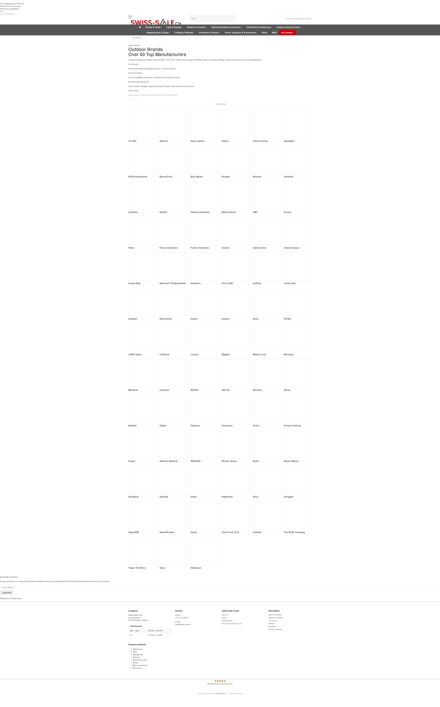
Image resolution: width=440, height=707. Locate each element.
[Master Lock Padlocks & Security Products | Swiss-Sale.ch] (267, 337)
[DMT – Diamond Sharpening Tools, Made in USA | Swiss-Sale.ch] (267, 195)
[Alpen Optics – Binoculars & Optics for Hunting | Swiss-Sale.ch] (204, 124)
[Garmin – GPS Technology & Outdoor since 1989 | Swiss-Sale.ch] (235, 231)
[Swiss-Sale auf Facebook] (176, 629)
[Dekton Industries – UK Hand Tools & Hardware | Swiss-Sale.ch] (204, 195)
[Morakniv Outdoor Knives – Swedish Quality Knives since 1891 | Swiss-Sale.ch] (142, 373)
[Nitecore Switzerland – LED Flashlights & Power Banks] (267, 373)
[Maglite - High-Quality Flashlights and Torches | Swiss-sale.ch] (235, 337)
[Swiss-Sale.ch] (155, 22)
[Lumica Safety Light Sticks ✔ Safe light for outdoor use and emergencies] (204, 337)
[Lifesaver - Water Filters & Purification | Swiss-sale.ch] (173, 337)
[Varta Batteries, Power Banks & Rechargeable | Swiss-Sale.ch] (173, 551)
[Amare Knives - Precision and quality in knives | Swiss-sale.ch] (267, 124)
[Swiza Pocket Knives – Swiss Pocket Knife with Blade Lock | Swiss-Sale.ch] (204, 515)
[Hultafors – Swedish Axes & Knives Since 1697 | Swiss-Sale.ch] (204, 266)
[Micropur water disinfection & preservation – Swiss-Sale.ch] (298, 337)
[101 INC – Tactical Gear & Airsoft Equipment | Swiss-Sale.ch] (142, 124)
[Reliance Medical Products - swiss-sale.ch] (173, 444)
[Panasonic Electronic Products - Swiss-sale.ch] (235, 409)
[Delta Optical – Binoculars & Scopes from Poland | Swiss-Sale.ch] (235, 195)
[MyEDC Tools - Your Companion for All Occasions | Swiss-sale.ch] (204, 373)
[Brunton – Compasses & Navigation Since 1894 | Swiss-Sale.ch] (267, 160)
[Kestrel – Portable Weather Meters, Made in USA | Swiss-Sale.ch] (235, 302)
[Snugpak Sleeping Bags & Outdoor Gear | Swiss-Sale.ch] (298, 480)
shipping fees (220, 693)
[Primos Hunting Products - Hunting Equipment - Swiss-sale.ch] (298, 409)
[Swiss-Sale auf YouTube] (181, 629)
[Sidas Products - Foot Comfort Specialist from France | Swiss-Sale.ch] (204, 480)
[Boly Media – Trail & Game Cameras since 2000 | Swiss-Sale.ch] (204, 160)
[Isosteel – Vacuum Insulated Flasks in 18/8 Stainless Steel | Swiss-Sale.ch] (267, 266)
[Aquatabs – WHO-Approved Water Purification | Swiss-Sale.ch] (298, 124)
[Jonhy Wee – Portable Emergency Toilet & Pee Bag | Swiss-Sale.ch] (298, 266)
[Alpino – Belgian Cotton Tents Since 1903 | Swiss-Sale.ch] (235, 124)
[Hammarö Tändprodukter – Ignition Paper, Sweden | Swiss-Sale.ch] (173, 266)
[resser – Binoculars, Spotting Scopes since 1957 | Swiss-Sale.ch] (235, 160)
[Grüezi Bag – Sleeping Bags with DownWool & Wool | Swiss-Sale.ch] (142, 266)
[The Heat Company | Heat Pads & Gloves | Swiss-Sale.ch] (298, 515)
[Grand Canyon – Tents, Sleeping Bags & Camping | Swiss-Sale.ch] (298, 231)
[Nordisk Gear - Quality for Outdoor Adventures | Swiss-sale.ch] (142, 409)
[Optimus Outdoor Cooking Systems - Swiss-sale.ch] (204, 409)
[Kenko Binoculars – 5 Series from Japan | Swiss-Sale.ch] (204, 302)
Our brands (286, 32)
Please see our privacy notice (10, 598)
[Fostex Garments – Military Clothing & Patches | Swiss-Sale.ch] (204, 231)
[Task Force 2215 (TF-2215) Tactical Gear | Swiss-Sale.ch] (235, 515)
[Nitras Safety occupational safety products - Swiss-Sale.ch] (298, 373)
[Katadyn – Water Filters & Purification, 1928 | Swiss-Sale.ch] (142, 302)
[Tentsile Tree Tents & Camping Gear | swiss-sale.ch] (267, 515)
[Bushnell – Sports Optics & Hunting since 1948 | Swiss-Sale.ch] (298, 160)
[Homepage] (129, 38)
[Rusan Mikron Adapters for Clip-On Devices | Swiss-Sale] (298, 444)
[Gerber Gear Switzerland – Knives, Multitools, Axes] (267, 231)
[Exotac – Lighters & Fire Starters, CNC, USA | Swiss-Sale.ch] (298, 195)
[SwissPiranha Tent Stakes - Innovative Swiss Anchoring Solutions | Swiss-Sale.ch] (173, 515)
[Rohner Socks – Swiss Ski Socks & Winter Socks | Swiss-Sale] (235, 444)
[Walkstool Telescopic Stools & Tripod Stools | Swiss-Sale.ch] (204, 551)
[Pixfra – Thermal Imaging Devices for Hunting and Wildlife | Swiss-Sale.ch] (267, 409)
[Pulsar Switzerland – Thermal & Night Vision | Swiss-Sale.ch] (142, 444)
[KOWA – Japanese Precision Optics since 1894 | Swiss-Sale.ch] (298, 302)
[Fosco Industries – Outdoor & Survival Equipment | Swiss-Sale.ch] (173, 231)
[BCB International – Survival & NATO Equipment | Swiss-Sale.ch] (142, 160)
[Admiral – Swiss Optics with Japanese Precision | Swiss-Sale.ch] (173, 124)
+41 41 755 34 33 (7, 13)
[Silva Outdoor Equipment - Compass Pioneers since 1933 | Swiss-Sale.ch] (267, 480)
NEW (274, 32)
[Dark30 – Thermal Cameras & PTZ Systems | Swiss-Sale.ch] (173, 195)
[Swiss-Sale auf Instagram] (186, 629)
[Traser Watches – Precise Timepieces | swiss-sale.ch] (142, 551)
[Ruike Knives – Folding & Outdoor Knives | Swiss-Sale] (267, 444)
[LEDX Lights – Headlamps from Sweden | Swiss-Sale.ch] (142, 337)
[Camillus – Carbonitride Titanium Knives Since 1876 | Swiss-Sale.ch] (142, 195)
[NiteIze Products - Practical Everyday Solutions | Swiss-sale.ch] (235, 373)
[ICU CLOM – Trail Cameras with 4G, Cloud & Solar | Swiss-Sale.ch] (235, 266)
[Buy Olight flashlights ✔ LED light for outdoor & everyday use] (173, 409)
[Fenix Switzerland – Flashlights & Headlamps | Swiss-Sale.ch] (142, 231)
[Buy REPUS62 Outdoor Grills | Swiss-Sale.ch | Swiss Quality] (204, 444)
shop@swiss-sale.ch (183, 624)
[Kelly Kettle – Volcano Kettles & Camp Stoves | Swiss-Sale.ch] (173, 302)
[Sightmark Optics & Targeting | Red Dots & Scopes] (235, 480)
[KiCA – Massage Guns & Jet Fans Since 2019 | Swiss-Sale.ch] (267, 302)
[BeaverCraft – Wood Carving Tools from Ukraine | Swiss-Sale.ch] (173, 160)
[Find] (232, 18)
